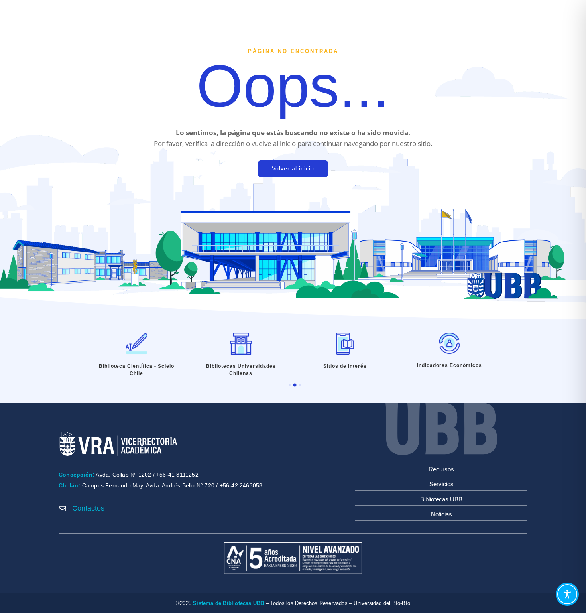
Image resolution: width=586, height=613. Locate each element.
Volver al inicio (293, 168)
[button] (290, 385)
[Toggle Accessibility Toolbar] (567, 594)
